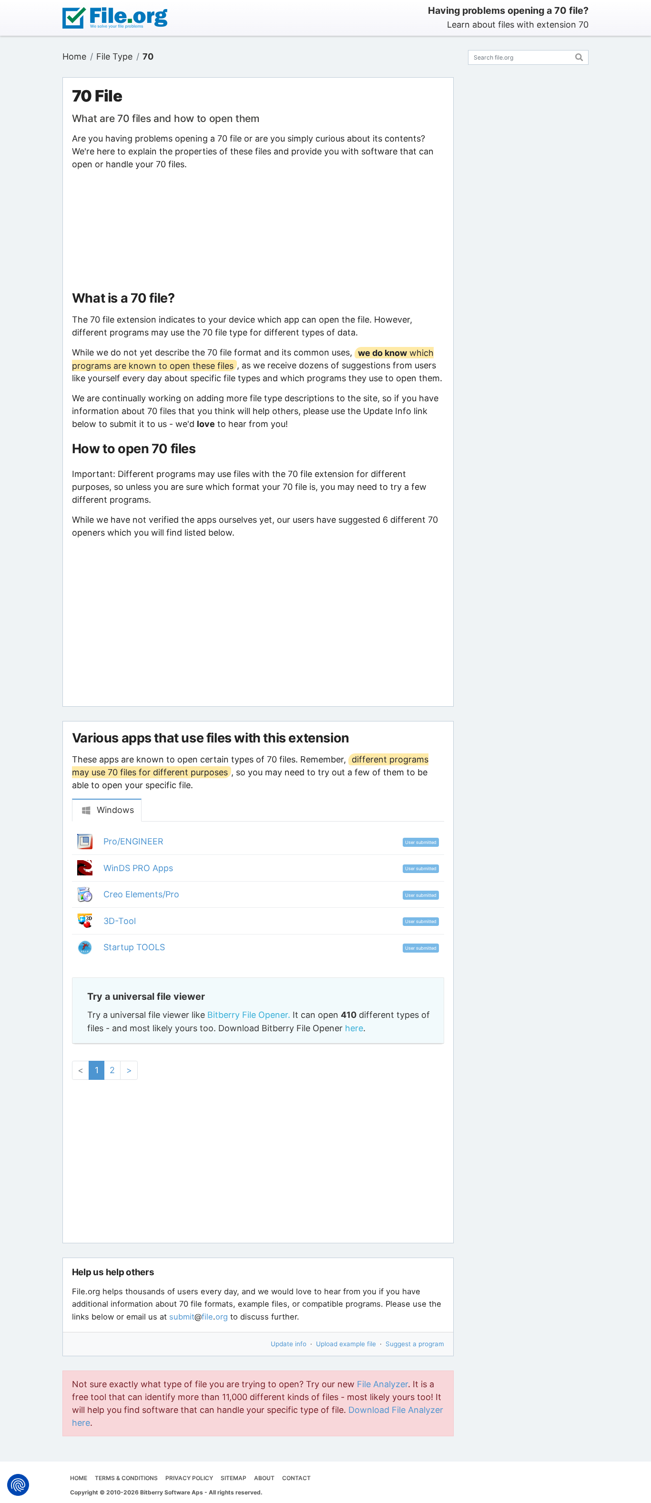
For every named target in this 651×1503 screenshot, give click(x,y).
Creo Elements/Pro (141, 894)
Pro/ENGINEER (133, 841)
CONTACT (296, 1478)
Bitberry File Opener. (248, 1015)
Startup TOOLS (134, 947)
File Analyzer (382, 1384)
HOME (78, 1478)
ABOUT (264, 1478)
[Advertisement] (257, 230)
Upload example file (346, 1344)
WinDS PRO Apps (138, 868)
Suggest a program (415, 1344)
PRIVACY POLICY (189, 1478)
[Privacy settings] (18, 1485)
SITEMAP (233, 1478)
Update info (288, 1344)
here (354, 1028)
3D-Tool (119, 921)
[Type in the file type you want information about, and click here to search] (579, 56)
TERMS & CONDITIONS (126, 1478)
